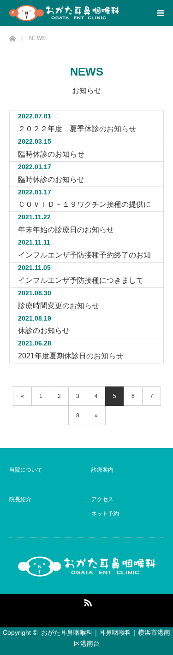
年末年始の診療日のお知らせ (66, 230)
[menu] (160, 13)
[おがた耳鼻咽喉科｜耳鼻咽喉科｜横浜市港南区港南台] (64, 13)
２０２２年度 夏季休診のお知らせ (77, 129)
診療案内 (102, 470)
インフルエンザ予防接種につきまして (80, 280)
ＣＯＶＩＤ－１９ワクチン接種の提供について (84, 205)
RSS (87, 601)
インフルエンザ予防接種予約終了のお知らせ (84, 256)
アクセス (102, 499)
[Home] (12, 36)
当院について (25, 470)
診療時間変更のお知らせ (58, 306)
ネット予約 (105, 513)
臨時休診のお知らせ (51, 154)
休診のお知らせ (44, 330)
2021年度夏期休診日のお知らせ (70, 356)
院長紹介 (20, 499)
